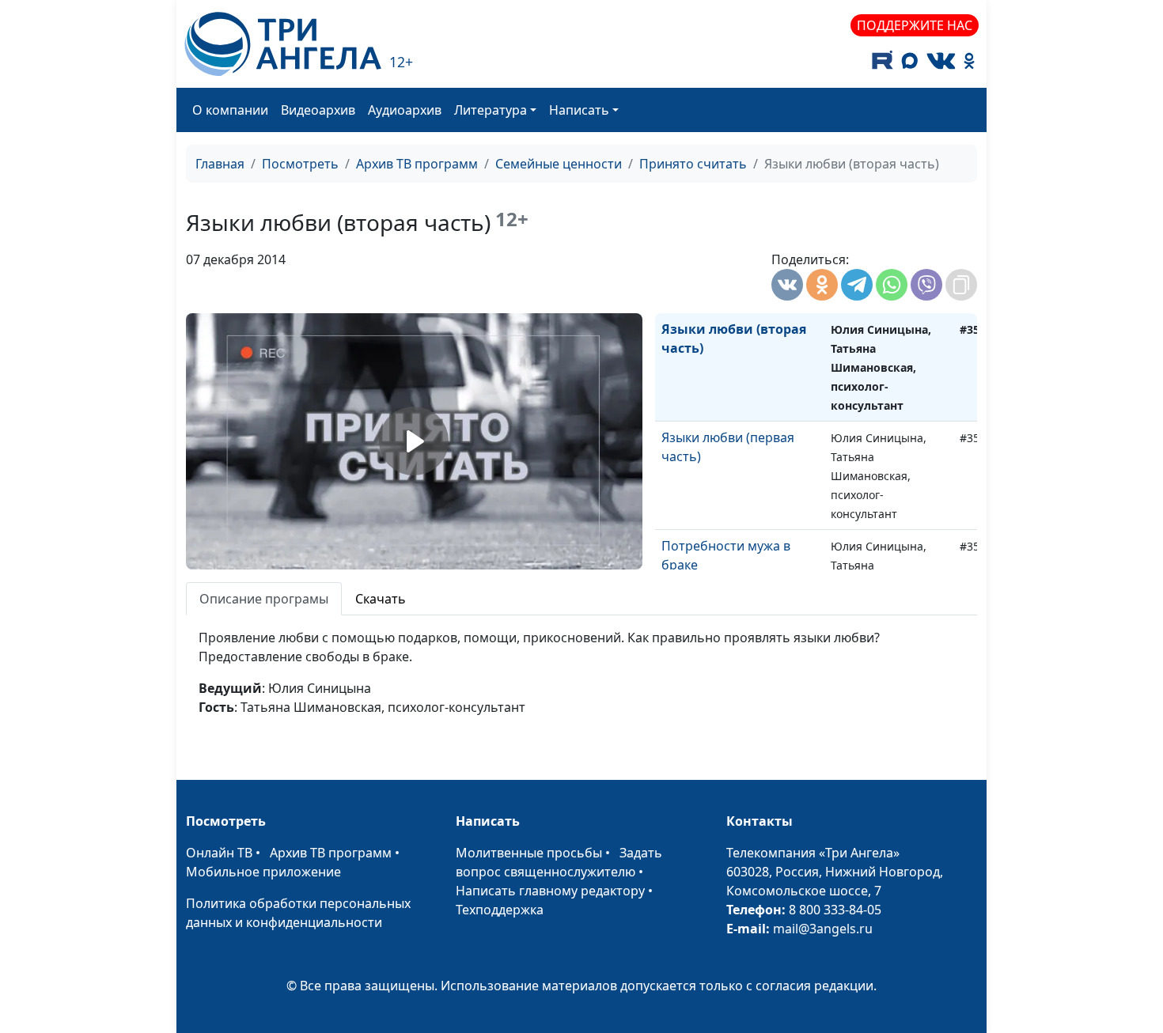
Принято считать (693, 163)
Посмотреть (300, 163)
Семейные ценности (558, 163)
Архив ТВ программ (417, 163)
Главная (219, 163)
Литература (490, 110)
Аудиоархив (404, 110)
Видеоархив (318, 110)
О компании (230, 110)
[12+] (282, 44)
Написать (579, 110)
